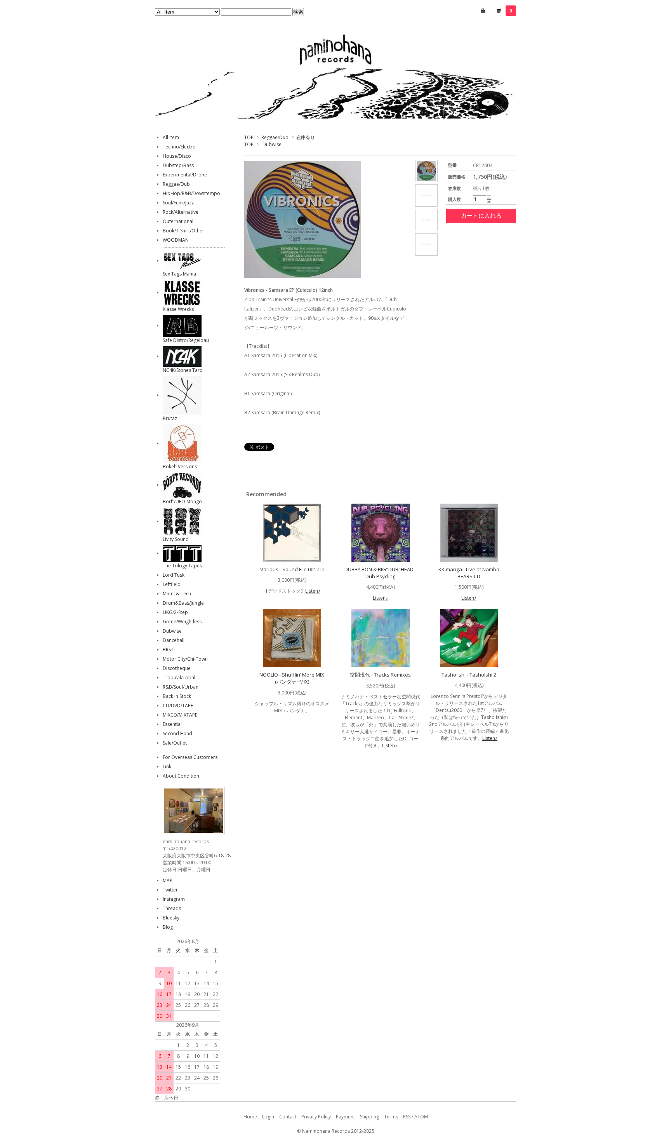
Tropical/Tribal (179, 677)
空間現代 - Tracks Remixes (380, 674)
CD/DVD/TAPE (178, 705)
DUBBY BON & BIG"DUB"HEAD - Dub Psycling (380, 573)
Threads (172, 908)
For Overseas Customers (190, 757)
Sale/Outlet (175, 743)
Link (167, 766)
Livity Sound (176, 539)
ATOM (421, 1116)
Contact (287, 1116)
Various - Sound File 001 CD (292, 569)
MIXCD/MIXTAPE (180, 715)
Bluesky (171, 917)
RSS (406, 1116)
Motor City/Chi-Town (185, 659)
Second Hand (177, 733)
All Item (171, 137)
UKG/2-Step (175, 612)
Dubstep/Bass (178, 165)
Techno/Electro (179, 146)
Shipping (369, 1116)
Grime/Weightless (182, 621)
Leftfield (172, 584)
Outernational (178, 221)
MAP (167, 880)
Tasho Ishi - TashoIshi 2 (469, 674)
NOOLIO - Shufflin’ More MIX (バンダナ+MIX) (291, 678)
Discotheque (177, 668)
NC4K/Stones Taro (183, 370)
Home (250, 1116)
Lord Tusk (173, 575)
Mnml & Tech (177, 593)
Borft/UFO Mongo (182, 501)
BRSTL (169, 649)
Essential (172, 724)
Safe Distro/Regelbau (186, 340)
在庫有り (305, 137)
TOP (249, 137)
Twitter (170, 889)
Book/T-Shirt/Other (183, 230)
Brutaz (170, 418)
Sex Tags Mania (179, 273)
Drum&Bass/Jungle (183, 603)
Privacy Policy (316, 1116)
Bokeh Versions (180, 466)
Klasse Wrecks (178, 309)
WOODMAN (176, 240)
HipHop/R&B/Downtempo (191, 193)
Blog (168, 927)
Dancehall (173, 640)
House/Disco (177, 156)
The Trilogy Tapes (182, 565)
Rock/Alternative (180, 212)
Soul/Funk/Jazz (178, 202)
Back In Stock (177, 696)
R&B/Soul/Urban (180, 687)
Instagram (174, 899)
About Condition (181, 776)
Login (268, 1116)
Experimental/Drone (185, 174)
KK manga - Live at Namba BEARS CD (468, 573)
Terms (391, 1116)
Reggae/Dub (275, 137)
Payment (345, 1116)
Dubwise (272, 144)
